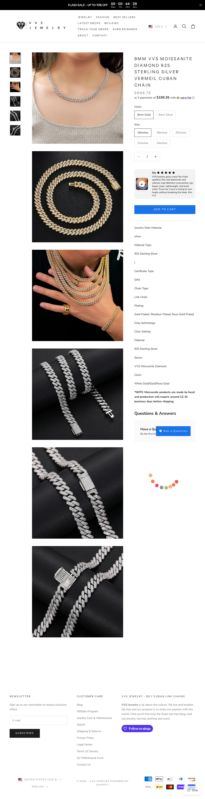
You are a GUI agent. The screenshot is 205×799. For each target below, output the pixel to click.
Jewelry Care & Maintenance (94, 718)
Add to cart (165, 209)
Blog (80, 705)
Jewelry (85, 17)
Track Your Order (93, 29)
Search (81, 725)
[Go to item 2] (15, 72)
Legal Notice (84, 744)
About (83, 35)
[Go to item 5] (15, 115)
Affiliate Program (87, 711)
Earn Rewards (125, 29)
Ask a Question (175, 431)
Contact (99, 35)
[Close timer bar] (200, 5)
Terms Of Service (87, 751)
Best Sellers (125, 17)
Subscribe (24, 733)
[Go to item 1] (15, 58)
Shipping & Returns (89, 731)
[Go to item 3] (15, 87)
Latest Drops (89, 23)
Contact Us (84, 764)
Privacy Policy (85, 738)
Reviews (112, 23)
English (38, 786)
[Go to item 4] (15, 101)
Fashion (103, 17)
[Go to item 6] (15, 130)
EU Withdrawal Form (90, 758)
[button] (164, 98)
